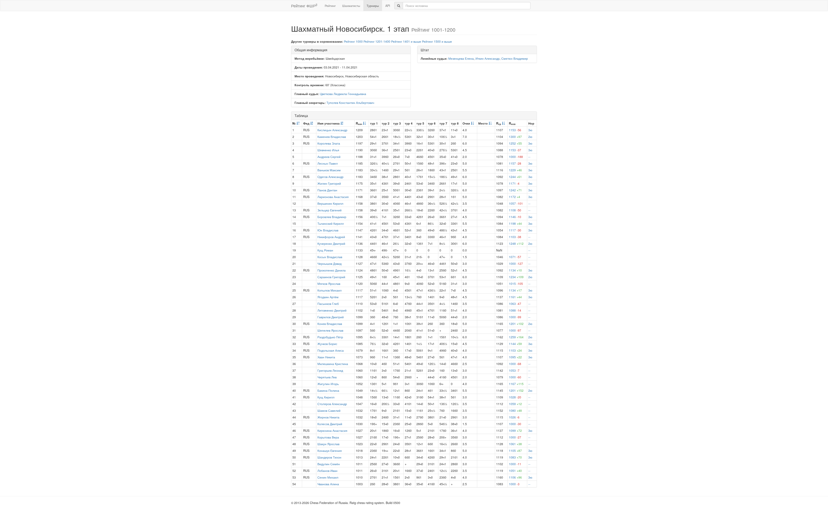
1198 (515, 223)
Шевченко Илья (328, 150)
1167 (516, 384)
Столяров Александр (332, 404)
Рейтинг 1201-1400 (377, 41)
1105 (515, 450)
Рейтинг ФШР (304, 5)
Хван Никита (326, 357)
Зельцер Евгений (329, 210)
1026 (514, 417)
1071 (515, 257)
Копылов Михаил (329, 290)
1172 (514, 197)
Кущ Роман (325, 250)
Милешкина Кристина (332, 364)
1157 (515, 163)
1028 (515, 397)
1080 (515, 410)
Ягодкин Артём (328, 297)
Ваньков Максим (329, 170)
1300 (515, 136)
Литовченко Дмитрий (332, 310)
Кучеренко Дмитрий (331, 243)
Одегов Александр (330, 177)
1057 (516, 203)
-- (529, 156)
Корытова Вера (328, 437)
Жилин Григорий (329, 183)
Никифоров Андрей (331, 237)
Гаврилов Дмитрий (330, 317)
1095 (515, 357)
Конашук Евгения (329, 450)
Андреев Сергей (328, 156)
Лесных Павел (327, 163)
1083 (515, 457)
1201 (516, 323)
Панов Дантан (327, 190)
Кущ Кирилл (325, 397)
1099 (515, 430)
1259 (516, 337)
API (387, 5)
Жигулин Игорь (328, 384)
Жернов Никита (328, 417)
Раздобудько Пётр (330, 337)
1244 (515, 177)
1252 (515, 143)
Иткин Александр (487, 58)
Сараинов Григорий (331, 277)
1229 (515, 170)
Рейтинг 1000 (353, 41)
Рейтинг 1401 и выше (406, 41)
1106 (515, 477)
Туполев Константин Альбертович (350, 102)
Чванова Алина (328, 484)
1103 (515, 237)
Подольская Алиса (330, 350)
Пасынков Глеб (328, 303)
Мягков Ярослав (328, 283)
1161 (515, 297)
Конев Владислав (329, 323)
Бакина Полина (328, 390)
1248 (516, 243)
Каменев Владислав (331, 136)
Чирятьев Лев (327, 377)
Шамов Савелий (328, 410)
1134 (515, 270)
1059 (515, 404)
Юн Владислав (327, 230)
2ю (530, 136)
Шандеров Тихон (329, 457)
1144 (515, 344)
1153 (515, 130)
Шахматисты (351, 5)
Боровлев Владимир (331, 217)
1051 (515, 470)
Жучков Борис (327, 344)
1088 (515, 310)
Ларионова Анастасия (333, 197)
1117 (515, 230)
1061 (515, 444)
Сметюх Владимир (514, 58)
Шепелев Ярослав (330, 330)
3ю (530, 130)
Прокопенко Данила (331, 270)
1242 (515, 190)
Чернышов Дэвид (329, 263)
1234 (516, 277)
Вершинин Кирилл (330, 203)
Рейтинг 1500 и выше (437, 41)
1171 (514, 183)
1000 (516, 156)
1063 (515, 303)
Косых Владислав (329, 257)
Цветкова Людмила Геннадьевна (343, 94)
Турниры (373, 5)
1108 (515, 210)
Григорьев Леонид (330, 370)
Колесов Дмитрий (329, 424)
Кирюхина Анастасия (332, 430)
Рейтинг (330, 5)
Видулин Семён (328, 464)
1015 (516, 283)
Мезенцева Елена (461, 58)
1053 (514, 370)
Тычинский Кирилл (330, 223)
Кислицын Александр (332, 130)
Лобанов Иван (327, 470)
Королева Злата (328, 143)
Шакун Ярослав (328, 444)
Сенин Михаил (327, 477)
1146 (515, 217)
